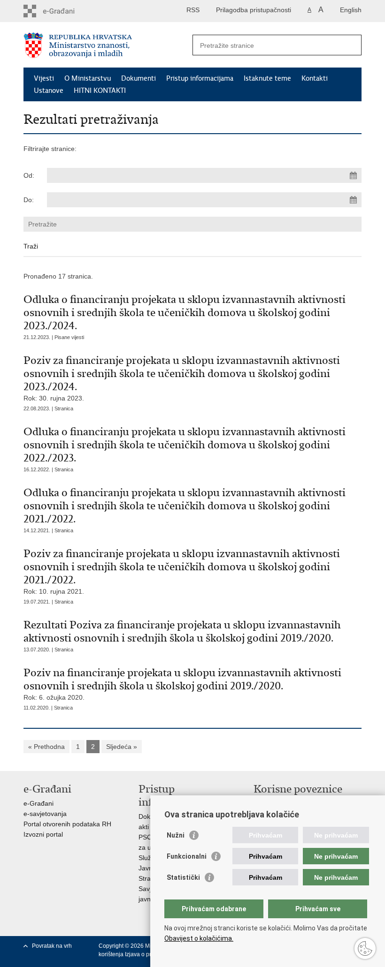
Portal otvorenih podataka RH (67, 824)
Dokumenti (138, 78)
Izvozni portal (43, 834)
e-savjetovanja (45, 813)
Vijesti (44, 78)
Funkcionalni (187, 856)
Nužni (176, 835)
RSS (193, 10)
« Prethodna (46, 746)
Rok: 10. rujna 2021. (181, 571)
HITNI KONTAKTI (100, 90)
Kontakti (314, 78)
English (351, 10)
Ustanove (48, 90)
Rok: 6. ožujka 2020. (182, 683)
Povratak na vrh (52, 946)
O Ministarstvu (87, 78)
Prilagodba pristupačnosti (253, 10)
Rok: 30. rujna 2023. (181, 378)
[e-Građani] (63, 11)
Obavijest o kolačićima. (198, 938)
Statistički (183, 877)
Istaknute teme (267, 78)
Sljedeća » (121, 746)
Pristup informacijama (199, 78)
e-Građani (38, 803)
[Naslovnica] (107, 45)
